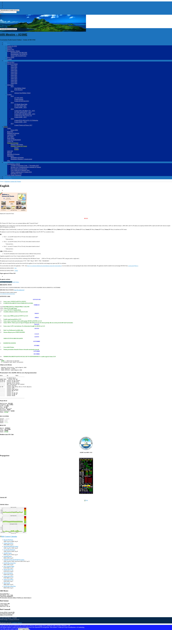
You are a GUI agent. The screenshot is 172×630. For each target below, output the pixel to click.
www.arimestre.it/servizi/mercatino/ (7, 293)
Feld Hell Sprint (8, 556)
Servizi (6, 127)
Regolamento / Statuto (13, 51)
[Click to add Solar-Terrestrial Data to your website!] (86, 493)
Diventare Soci (8, 178)
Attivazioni (10, 85)
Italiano (16, 148)
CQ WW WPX (18, 98)
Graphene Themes (16, 622)
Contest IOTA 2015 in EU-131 (23, 115)
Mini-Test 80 (7, 583)
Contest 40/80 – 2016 (20, 122)
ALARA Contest (8, 553)
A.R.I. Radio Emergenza (14, 175)
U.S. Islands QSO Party (9, 549)
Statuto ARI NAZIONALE (18, 56)
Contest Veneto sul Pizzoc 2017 (23, 125)
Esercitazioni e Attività (13, 164)
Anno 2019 (14, 72)
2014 (12, 91)
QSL (8, 160)
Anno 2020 (14, 73)
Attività (6, 60)
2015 (12, 109)
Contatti (9, 59)
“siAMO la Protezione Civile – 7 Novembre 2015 (25, 165)
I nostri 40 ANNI (12, 46)
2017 (12, 123)
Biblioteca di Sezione (13, 133)
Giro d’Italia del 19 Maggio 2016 (20, 170)
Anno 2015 (14, 65)
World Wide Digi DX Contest (11, 546)
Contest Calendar (11, 536)
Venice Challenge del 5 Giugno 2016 (21, 172)
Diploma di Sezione (12, 143)
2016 (12, 118)
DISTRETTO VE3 (16, 173)
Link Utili (10, 151)
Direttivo (9, 47)
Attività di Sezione (12, 64)
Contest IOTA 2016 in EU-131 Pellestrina (26, 120)
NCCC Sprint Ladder (9, 566)
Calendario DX (11, 135)
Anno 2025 (14, 81)
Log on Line (7, 177)
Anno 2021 (14, 75)
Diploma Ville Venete (17, 144)
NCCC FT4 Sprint (8, 573)
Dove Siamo (10, 57)
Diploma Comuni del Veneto (19, 146)
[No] (29, 629)
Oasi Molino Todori (20, 88)
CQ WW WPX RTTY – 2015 (22, 112)
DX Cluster (10, 136)
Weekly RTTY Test (8, 569)
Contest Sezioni (18, 99)
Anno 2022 (14, 77)
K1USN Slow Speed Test (10, 563)
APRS (9, 128)
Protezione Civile (8, 162)
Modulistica (10, 156)
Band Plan (10, 131)
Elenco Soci (10, 49)
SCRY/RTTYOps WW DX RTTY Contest (14, 559)
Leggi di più (25, 629)
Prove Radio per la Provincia (19, 169)
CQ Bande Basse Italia (20, 104)
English (16, 149)
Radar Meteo (11, 138)
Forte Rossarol (18, 89)
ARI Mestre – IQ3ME (13, 34)
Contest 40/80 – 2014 (20, 107)
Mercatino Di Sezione (13, 154)
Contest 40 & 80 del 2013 (21, 101)
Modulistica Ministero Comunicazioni (21, 159)
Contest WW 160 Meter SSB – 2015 (24, 114)
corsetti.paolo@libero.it (133, 265)
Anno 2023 (14, 78)
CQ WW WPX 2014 (20, 106)
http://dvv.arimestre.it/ (19, 290)
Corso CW (10, 141)
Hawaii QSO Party (8, 539)
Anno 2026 (14, 83)
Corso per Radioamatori (14, 139)
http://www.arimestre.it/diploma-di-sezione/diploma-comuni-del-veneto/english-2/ (44, 265)
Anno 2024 (14, 80)
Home (5, 43)
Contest (9, 94)
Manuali (9, 152)
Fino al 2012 (10, 62)
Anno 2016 (14, 67)
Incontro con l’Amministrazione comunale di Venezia (26, 167)
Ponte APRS (14, 130)
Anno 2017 (14, 68)
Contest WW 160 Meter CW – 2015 (24, 110)
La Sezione (7, 44)
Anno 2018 (14, 70)
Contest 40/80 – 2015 (20, 117)
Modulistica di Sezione (17, 157)
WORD (16, 270)
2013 (12, 86)
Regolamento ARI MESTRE (19, 52)
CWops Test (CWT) (8, 543)
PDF (16, 268)
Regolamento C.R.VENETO (19, 54)
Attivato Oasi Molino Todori (22, 93)
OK (20, 629)
